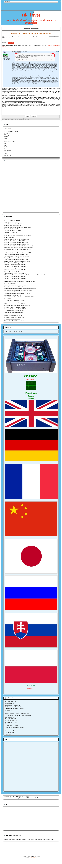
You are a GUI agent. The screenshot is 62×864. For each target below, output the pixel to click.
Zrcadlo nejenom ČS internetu (22, 119)
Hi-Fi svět (31, 15)
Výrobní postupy (8, 135)
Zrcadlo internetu (9, 129)
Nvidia (5, 146)
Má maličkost (7, 155)
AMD (5, 143)
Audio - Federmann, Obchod (11, 131)
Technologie (7, 140)
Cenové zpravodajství (9, 141)
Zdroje (5, 138)
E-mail (56, 36)
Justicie (6, 153)
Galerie (6, 136)
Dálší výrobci (7, 150)
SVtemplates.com (33, 857)
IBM (5, 148)
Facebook (31, 691)
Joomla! (5, 798)
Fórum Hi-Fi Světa (31, 685)
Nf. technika (7, 133)
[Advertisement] (31, 6)
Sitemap (31, 396)
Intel (5, 145)
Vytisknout (51, 36)
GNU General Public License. (34, 798)
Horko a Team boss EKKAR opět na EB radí (31, 33)
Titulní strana (7, 128)
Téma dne (11, 119)
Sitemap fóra (31, 398)
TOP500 (6, 152)
